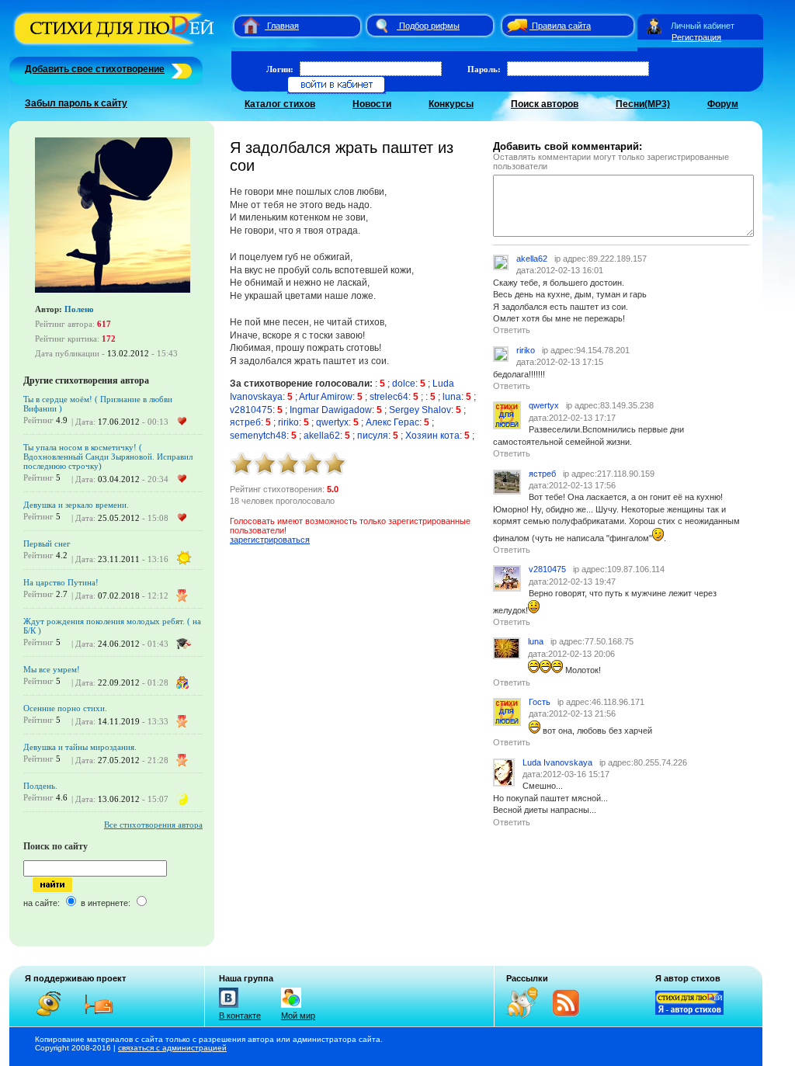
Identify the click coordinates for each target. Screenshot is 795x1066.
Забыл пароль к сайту (76, 103)
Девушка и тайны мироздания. (80, 747)
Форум (722, 104)
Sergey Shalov (420, 410)
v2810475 (251, 410)
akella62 (322, 435)
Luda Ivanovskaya (557, 762)
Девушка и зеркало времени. (76, 504)
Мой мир (298, 1015)
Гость (539, 702)
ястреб (245, 422)
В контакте (240, 1015)
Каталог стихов (280, 104)
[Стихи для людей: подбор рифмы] (381, 25)
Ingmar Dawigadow (331, 410)
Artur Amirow (325, 396)
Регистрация (696, 37)
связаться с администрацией (172, 1047)
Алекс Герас (392, 422)
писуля (372, 435)
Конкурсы (451, 104)
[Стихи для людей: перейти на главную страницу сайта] (245, 25)
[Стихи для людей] (116, 45)
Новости (371, 104)
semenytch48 (258, 435)
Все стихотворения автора (153, 824)
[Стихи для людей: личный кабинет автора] (654, 25)
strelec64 (389, 396)
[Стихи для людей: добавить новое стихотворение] (180, 69)
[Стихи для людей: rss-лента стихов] (528, 1014)
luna (452, 396)
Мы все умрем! (51, 669)
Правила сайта (561, 25)
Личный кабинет (702, 25)
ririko (288, 422)
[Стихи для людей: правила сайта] (515, 25)
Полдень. (40, 785)
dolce (403, 383)
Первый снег (47, 543)
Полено (79, 309)
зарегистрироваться (270, 539)
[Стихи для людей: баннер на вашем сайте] (689, 1011)
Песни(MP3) (643, 104)
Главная (283, 25)
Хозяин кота (432, 435)
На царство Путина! (61, 582)
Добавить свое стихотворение (95, 69)
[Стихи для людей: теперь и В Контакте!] (228, 1007)
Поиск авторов (544, 104)
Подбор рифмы (429, 25)
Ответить (511, 330)
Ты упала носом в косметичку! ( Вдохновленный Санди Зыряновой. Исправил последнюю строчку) (108, 456)
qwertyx (332, 422)
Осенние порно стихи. (65, 708)
